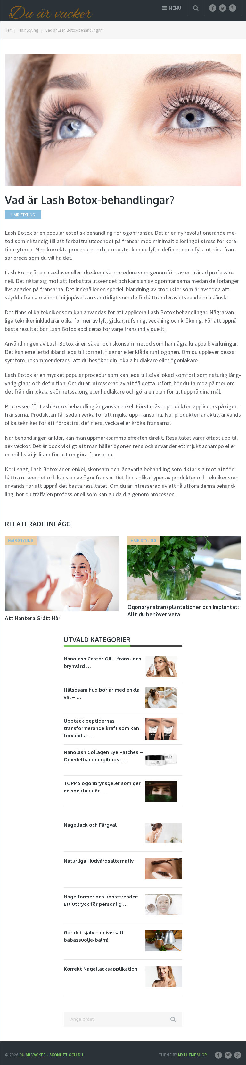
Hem (9, 30)
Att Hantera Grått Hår (33, 618)
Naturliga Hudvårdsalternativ (99, 861)
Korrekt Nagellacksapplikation (100, 969)
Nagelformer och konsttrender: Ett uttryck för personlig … (101, 900)
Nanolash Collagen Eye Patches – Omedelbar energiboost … (103, 756)
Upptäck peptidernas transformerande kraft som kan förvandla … (101, 728)
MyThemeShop (192, 1055)
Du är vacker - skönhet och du (51, 1055)
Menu (175, 8)
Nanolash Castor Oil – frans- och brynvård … (102, 662)
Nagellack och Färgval (90, 825)
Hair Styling (28, 30)
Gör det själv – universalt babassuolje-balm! (94, 936)
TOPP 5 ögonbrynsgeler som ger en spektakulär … (102, 787)
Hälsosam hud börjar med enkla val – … (102, 693)
